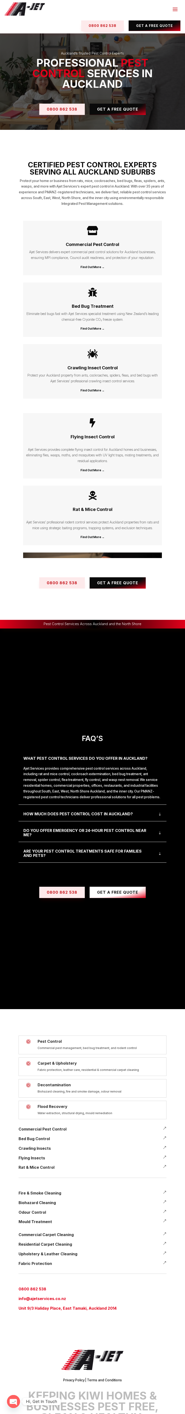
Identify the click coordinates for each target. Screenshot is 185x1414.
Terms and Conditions (104, 1380)
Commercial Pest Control (42, 1129)
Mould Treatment (35, 1221)
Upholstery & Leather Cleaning (48, 1253)
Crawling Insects (35, 1148)
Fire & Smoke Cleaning (40, 1193)
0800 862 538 (32, 1289)
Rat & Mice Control (36, 1167)
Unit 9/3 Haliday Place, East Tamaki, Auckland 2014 (68, 1308)
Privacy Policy (74, 1380)
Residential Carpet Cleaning (45, 1244)
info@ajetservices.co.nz (42, 1298)
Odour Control (32, 1212)
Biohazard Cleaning (37, 1202)
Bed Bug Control (34, 1138)
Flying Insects (32, 1158)
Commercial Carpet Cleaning (46, 1234)
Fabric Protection (35, 1263)
